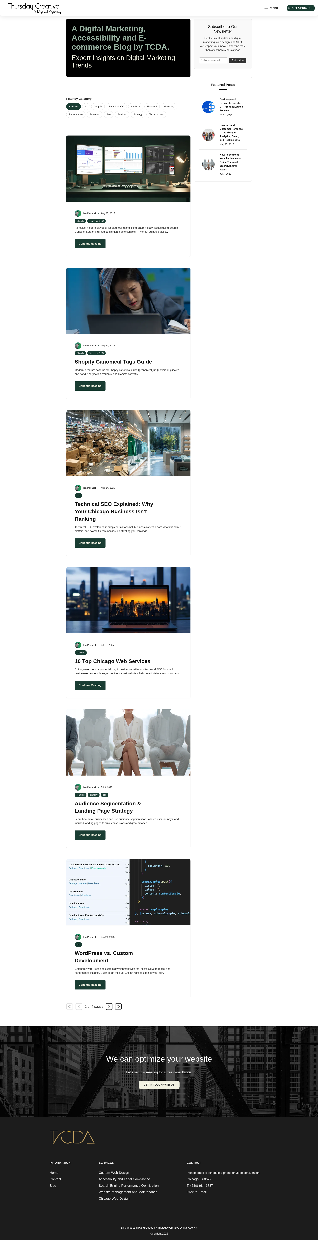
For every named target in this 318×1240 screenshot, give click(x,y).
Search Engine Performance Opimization (129, 1185)
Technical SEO (116, 106)
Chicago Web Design (114, 1198)
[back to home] (37, 8)
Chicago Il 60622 (199, 1179)
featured (80, 795)
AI (86, 106)
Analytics (135, 106)
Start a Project (300, 8)
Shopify (98, 106)
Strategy (137, 114)
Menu (274, 8)
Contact (55, 1179)
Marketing (169, 106)
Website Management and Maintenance (128, 1192)
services (81, 652)
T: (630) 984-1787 (200, 1185)
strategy (94, 795)
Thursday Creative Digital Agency (177, 1227)
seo (78, 495)
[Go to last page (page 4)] (118, 1006)
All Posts (73, 106)
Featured (152, 106)
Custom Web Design (114, 1172)
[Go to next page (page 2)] (109, 1006)
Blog (53, 1185)
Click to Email (197, 1192)
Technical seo (156, 114)
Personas (95, 114)
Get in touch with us (159, 1084)
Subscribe (238, 60)
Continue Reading (90, 243)
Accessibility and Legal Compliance (124, 1179)
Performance (76, 114)
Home (54, 1172)
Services (122, 114)
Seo (108, 114)
